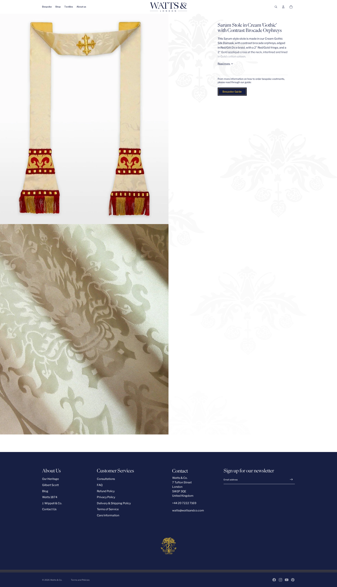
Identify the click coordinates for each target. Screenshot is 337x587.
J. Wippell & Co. (52, 503)
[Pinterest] (293, 580)
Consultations (106, 479)
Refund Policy (106, 491)
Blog (45, 491)
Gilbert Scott (50, 485)
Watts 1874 (49, 497)
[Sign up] (291, 479)
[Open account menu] (283, 7)
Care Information (108, 515)
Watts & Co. (56, 580)
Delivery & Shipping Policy (114, 503)
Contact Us (49, 509)
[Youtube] (287, 580)
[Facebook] (274, 580)
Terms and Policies (80, 580)
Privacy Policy (106, 497)
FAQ (100, 485)
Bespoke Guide (232, 91)
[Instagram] (280, 580)
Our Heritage (50, 479)
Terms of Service (108, 509)
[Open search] (276, 7)
